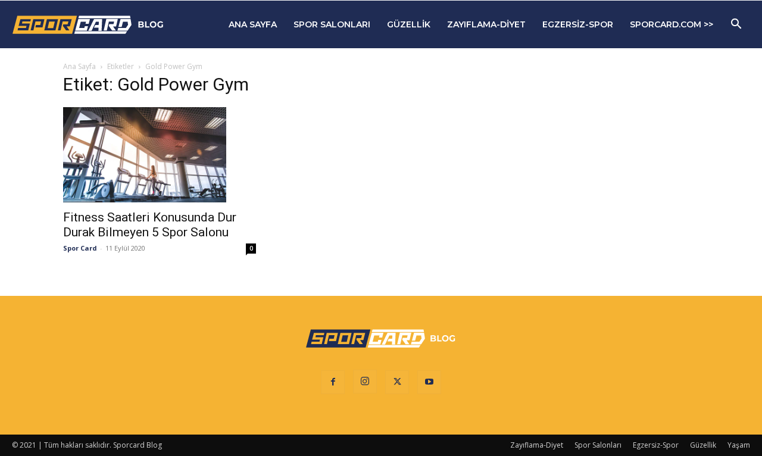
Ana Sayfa (253, 24)
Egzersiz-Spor (577, 24)
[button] (736, 25)
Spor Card (80, 247)
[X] (397, 382)
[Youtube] (429, 382)
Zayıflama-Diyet (486, 24)
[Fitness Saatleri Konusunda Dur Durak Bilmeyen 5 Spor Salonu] (159, 154)
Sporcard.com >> (671, 24)
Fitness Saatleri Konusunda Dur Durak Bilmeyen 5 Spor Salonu (149, 224)
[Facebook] (333, 382)
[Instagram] (365, 381)
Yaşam (738, 445)
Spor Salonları (331, 24)
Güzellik (408, 24)
